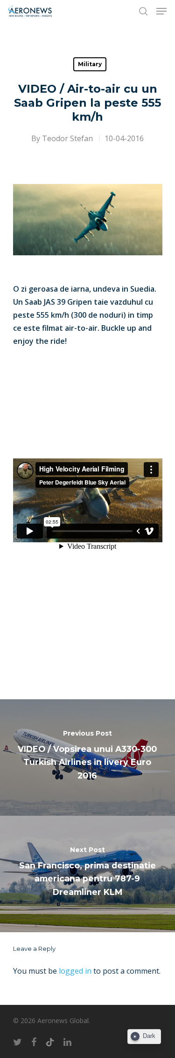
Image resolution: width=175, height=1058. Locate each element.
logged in (75, 971)
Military (90, 64)
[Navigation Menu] (161, 11)
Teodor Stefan (67, 138)
